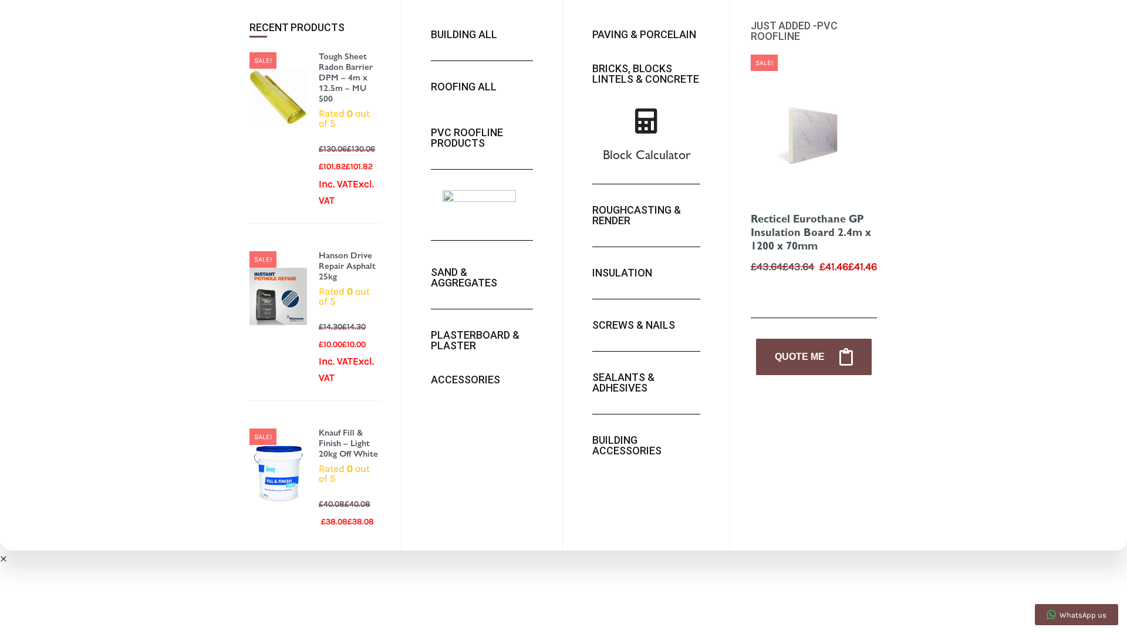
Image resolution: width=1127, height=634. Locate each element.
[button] (3, 559)
